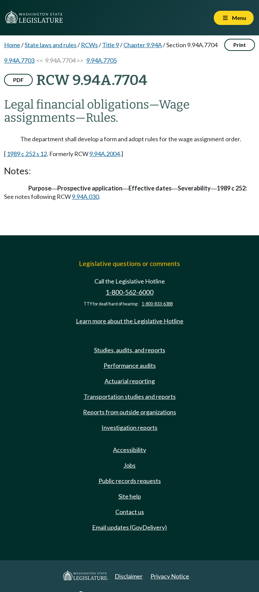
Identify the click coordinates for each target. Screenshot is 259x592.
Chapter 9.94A (142, 45)
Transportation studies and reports (130, 396)
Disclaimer (129, 576)
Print (239, 44)
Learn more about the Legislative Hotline (129, 321)
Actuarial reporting (130, 381)
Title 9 (110, 45)
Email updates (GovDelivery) (129, 527)
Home (12, 45)
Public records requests (129, 480)
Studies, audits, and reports (129, 350)
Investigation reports (129, 427)
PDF (18, 80)
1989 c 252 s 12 (27, 153)
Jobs (129, 465)
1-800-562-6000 (129, 292)
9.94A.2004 (104, 153)
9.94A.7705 (101, 60)
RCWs (89, 45)
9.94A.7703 (19, 60)
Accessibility (129, 449)
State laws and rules (51, 45)
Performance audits (130, 365)
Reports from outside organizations (129, 412)
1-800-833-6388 (157, 303)
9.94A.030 (85, 196)
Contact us (129, 511)
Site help (129, 496)
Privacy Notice (169, 576)
